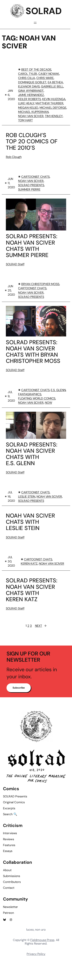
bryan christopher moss (40, 284)
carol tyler (27, 74)
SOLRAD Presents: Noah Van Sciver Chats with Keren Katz (31, 589)
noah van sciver (31, 116)
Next (41, 626)
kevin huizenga (53, 99)
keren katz (29, 564)
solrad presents (31, 185)
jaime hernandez (31, 95)
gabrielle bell (52, 86)
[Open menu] (35, 23)
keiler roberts (29, 99)
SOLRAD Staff (15, 264)
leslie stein (26, 497)
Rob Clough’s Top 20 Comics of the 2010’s (31, 141)
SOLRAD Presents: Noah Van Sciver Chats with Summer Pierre (31, 245)
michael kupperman (33, 112)
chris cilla (26, 78)
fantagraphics (29, 394)
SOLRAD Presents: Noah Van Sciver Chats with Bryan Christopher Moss (33, 351)
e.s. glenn (58, 390)
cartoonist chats (35, 177)
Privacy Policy (36, 954)
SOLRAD (43, 11)
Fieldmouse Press (42, 940)
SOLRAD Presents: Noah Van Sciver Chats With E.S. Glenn (31, 453)
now (48, 403)
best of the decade (36, 70)
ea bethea (55, 82)
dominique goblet (32, 82)
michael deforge (53, 108)
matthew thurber (49, 103)
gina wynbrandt (31, 91)
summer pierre (29, 189)
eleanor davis (29, 86)
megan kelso (28, 108)
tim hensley (54, 116)
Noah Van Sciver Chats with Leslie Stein (30, 522)
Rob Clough (14, 157)
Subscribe (19, 687)
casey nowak (48, 74)
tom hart (25, 120)
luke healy (26, 103)
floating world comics (36, 398)
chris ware (45, 78)
